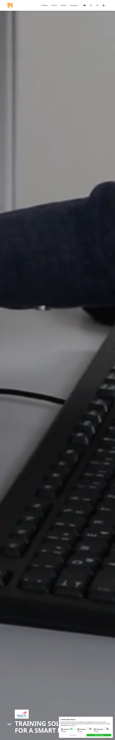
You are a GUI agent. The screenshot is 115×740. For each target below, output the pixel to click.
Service (54, 5)
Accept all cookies (99, 735)
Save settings (72, 735)
